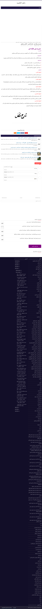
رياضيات (40, 428)
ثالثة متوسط (39, 398)
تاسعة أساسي (39, 384)
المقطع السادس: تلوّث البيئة (37, 376)
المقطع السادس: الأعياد (37, 372)
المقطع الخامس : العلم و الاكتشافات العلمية (34, 352)
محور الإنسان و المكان (38, 533)
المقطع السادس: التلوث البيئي (36, 374)
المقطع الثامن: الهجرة (38, 340)
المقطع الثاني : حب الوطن (37, 344)
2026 (18, 261)
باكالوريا (40, 378)
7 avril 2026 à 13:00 (10, 177)
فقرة (40, 523)
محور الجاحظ (39, 535)
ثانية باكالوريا (39, 404)
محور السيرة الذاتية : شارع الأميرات (36, 543)
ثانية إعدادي (39, 402)
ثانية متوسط (39, 412)
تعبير (40, 386)
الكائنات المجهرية (38, 312)
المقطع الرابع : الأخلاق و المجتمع (36, 360)
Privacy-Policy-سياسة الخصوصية (7, 607)
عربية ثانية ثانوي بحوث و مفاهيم (36, 486)
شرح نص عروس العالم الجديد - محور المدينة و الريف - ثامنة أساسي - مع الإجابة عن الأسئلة (27, 234)
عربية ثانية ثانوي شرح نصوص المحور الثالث (34, 490)
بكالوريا (40, 382)
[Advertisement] (21, 17)
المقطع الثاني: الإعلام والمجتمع (36, 348)
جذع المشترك (39, 414)
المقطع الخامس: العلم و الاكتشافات (36, 354)
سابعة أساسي (39, 430)
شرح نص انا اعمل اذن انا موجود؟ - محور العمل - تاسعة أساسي (31, 226)
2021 (17, 407)
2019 (17, 411)
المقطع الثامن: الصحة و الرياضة (36, 336)
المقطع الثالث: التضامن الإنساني (36, 330)
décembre (18, 270)
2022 (17, 268)
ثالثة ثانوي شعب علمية (38, 396)
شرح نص (28, 45)
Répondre (5, 169)
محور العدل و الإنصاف (38, 553)
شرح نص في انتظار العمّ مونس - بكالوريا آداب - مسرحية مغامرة (26, 142)
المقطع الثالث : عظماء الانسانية (36, 328)
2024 (17, 264)
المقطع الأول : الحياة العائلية (37, 320)
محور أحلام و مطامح (38, 529)
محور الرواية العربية (38, 539)
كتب (40, 525)
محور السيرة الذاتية (38, 541)
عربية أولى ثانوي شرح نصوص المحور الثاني (34, 440)
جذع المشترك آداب (38, 416)
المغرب (40, 318)
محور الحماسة (39, 537)
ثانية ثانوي (39, 406)
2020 (17, 409)
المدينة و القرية (39, 316)
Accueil (21, 197)
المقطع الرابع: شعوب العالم (37, 364)
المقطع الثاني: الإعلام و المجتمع (36, 346)
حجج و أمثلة (39, 418)
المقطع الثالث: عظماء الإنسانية (36, 334)
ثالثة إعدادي (39, 390)
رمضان (40, 426)
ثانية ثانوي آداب (39, 408)
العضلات (40, 308)
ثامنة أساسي (31, 45)
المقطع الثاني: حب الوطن (37, 350)
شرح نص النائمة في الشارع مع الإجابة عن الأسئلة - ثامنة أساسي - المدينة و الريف (24, 147)
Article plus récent (37, 197)
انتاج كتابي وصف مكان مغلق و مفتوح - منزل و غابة (29, 157)
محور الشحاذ (39, 545)
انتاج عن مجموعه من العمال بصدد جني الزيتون (29, 152)
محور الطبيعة (39, 551)
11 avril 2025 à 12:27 (7, 166)
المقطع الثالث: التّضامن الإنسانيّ (36, 332)
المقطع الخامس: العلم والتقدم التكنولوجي (35, 356)
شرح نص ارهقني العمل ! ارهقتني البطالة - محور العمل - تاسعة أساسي (30, 238)
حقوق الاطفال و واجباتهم (37, 420)
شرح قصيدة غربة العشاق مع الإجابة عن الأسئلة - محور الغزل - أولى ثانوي (30, 230)
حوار (40, 422)
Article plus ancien (4, 197)
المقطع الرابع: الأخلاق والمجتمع (36, 362)
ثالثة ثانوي (39, 392)
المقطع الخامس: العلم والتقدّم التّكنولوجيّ (35, 358)
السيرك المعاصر (39, 304)
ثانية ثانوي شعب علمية (38, 410)
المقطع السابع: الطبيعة (37, 370)
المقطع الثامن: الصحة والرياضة (36, 338)
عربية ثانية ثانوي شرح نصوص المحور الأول (35, 488)
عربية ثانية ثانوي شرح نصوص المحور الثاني (34, 492)
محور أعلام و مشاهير (23, 45)
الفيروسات (39, 310)
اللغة (40, 314)
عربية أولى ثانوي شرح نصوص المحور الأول (35, 434)
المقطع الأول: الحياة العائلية (37, 324)
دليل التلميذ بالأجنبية (35, 246)
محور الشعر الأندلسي (38, 547)
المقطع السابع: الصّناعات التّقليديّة (36, 368)
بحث (40, 380)
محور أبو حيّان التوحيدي (37, 527)
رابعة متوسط (39, 424)
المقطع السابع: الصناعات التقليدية (36, 366)
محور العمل (39, 555)
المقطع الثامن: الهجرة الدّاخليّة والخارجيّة (35, 342)
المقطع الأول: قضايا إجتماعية (37, 326)
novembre (18, 272)
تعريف (40, 388)
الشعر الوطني (39, 306)
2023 (17, 266)
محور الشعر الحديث (38, 549)
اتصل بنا (14, 607)
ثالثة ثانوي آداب (39, 394)
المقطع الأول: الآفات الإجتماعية (36, 322)
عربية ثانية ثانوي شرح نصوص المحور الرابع (34, 497)
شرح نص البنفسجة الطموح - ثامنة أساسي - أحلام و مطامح (27, 137)
